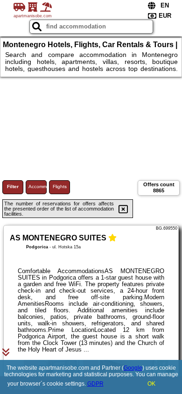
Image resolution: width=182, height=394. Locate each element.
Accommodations (37, 186)
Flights (60, 186)
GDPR (95, 383)
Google (133, 368)
